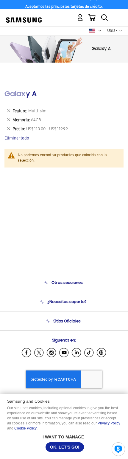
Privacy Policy (109, 423)
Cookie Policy (25, 428)
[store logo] (24, 15)
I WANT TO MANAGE (63, 437)
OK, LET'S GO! (64, 447)
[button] (99, 30)
